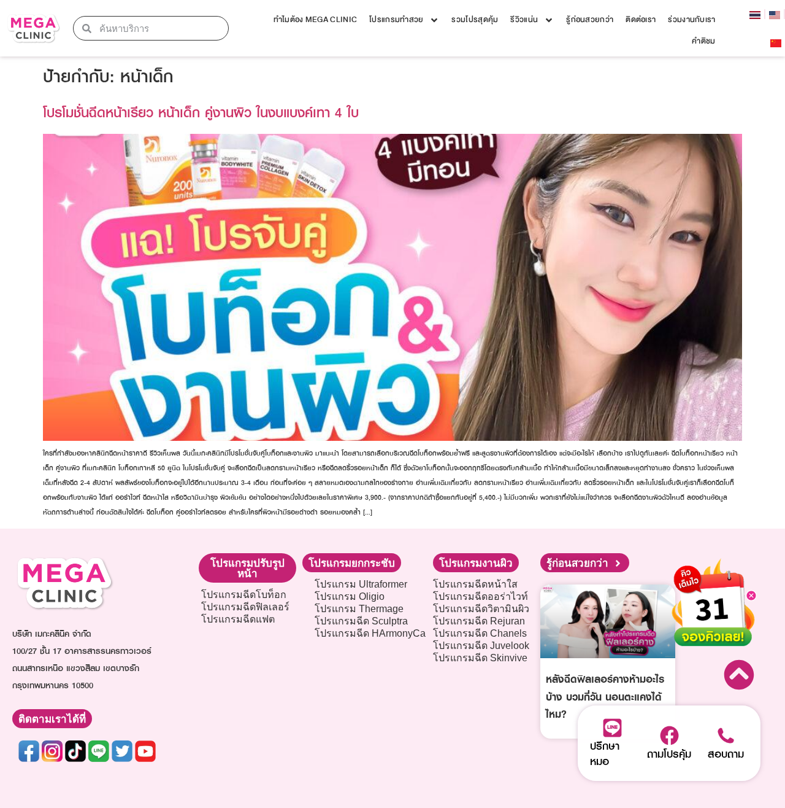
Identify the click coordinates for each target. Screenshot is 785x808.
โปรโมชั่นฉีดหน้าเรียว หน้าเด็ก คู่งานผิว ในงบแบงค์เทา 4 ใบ (201, 112)
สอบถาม (726, 753)
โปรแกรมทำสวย (396, 19)
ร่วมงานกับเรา (691, 19)
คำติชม (703, 41)
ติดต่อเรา (641, 19)
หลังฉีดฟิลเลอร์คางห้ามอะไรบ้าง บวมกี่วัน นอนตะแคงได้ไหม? (605, 697)
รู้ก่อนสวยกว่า (589, 19)
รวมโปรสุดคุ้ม (474, 19)
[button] (247, 568)
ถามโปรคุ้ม (669, 753)
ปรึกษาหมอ (604, 753)
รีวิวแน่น (524, 19)
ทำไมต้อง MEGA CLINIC (315, 19)
